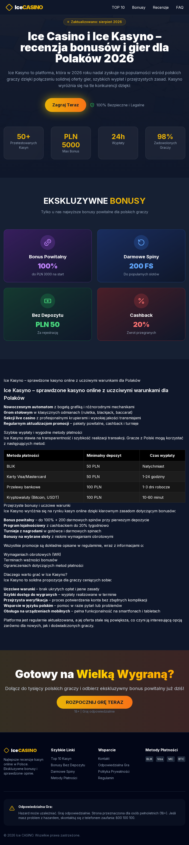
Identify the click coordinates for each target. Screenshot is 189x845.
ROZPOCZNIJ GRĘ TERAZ (94, 702)
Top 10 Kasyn (61, 758)
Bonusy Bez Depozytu (68, 765)
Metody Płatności (64, 778)
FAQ (179, 7)
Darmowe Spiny (63, 771)
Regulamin (106, 778)
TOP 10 (118, 7)
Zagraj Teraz (65, 104)
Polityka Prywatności (114, 771)
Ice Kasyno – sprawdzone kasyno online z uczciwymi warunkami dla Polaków (72, 380)
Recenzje (161, 7)
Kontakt (103, 758)
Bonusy (138, 7)
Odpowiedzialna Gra (113, 765)
